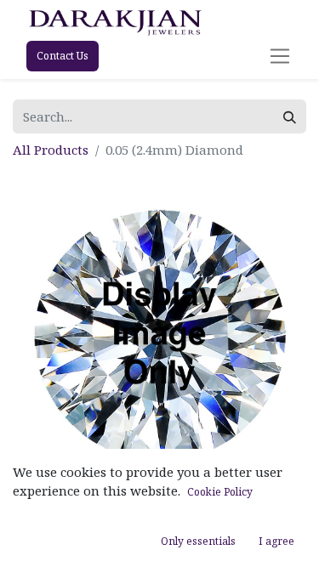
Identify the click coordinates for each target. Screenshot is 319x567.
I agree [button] (276, 541)
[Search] (289, 116)
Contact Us (62, 55)
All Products (50, 149)
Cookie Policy (220, 492)
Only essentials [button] (198, 541)
